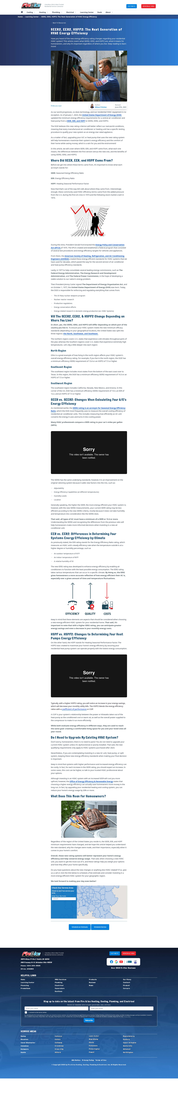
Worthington (128, 1052)
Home (20, 17)
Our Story (127, 979)
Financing (25, 985)
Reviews (92, 982)
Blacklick (24, 1039)
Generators (60, 988)
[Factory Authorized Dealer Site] (135, 962)
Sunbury (126, 1039)
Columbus (25, 1046)
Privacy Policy (127, 1016)
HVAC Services (60, 979)
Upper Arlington (129, 1043)
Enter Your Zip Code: (59, 896)
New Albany (93, 1039)
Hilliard (58, 1052)
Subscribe (89, 1020)
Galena (58, 1039)
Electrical (59, 985)
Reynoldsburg (128, 1036)
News (91, 985)
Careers (126, 988)
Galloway (58, 1043)
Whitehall (127, 1049)
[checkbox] (26, 1012)
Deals (99, 12)
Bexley (23, 1036)
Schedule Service (100, 927)
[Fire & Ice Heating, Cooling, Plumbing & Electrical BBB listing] (129, 962)
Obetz (91, 1042)
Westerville (127, 1046)
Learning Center (32, 17)
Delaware (25, 1049)
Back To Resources (59, 23)
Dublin (23, 1052)
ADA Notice (76, 1060)
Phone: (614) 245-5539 (30, 966)
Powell (91, 1052)
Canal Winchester (28, 1043)
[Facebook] (111, 962)
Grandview (59, 1046)
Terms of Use (100, 1060)
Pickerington (94, 1049)
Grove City (59, 1049)
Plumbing (58, 982)
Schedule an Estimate (80, 927)
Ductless (58, 991)
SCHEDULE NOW (148, 6)
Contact (126, 982)
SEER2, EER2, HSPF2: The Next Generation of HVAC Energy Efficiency (69, 17)
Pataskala (93, 1046)
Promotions (25, 988)
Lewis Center (94, 1036)
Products (93, 979)
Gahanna (58, 1036)
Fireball (126, 985)
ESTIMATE (131, 6)
